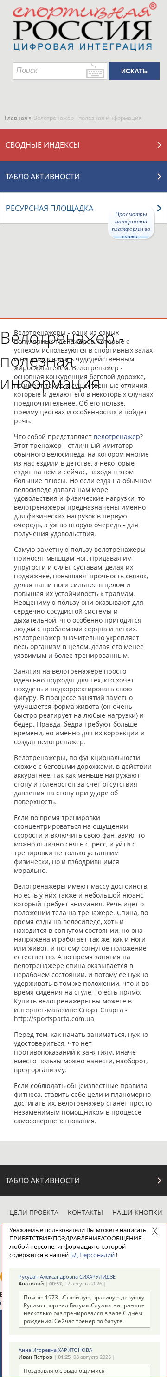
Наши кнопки (137, 1212)
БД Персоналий (92, 1255)
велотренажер (117, 436)
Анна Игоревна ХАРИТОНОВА (55, 1349)
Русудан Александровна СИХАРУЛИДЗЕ (67, 1276)
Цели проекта (33, 1212)
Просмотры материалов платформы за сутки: (131, 224)
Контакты (85, 1212)
